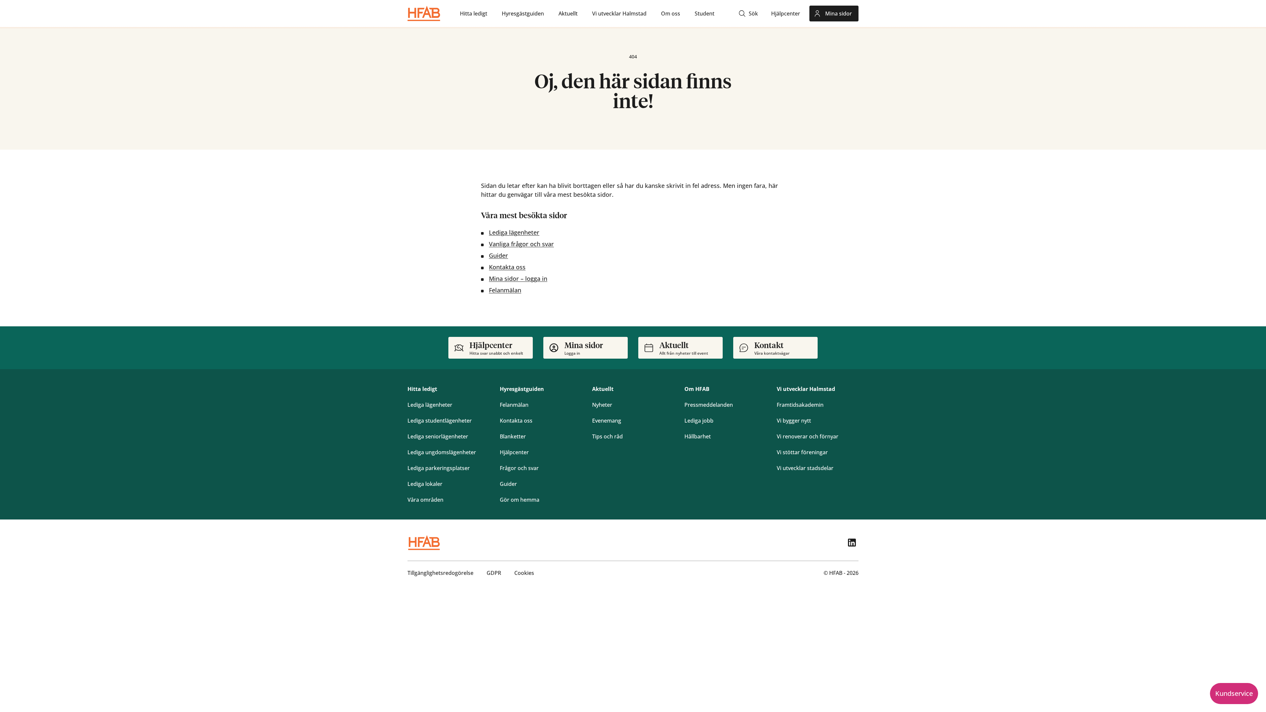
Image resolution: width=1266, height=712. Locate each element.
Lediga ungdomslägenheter (441, 452)
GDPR (494, 573)
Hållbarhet (697, 436)
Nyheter (602, 404)
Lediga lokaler (424, 484)
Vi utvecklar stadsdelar (805, 468)
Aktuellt (603, 389)
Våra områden (425, 499)
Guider (498, 255)
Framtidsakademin (800, 404)
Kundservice (1234, 693)
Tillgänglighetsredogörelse (440, 573)
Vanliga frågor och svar (521, 244)
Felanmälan (505, 290)
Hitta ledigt (422, 389)
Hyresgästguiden (522, 389)
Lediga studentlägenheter (439, 420)
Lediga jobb (698, 420)
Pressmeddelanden (708, 404)
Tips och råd (607, 436)
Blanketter (513, 436)
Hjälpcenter (514, 452)
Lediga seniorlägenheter (437, 436)
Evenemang (606, 420)
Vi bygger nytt (794, 420)
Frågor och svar (519, 468)
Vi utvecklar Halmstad (806, 389)
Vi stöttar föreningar (802, 452)
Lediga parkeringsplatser (438, 468)
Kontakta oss (507, 267)
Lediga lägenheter (514, 232)
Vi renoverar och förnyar (807, 436)
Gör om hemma (519, 499)
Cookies (524, 573)
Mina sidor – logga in (518, 278)
